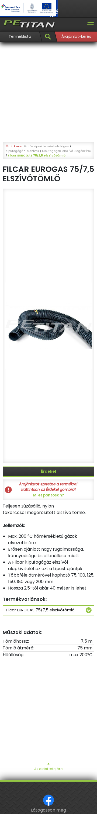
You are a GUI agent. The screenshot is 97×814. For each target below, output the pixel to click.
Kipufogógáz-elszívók (22, 151)
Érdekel (48, 471)
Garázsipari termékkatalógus (46, 146)
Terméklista (20, 36)
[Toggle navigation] (90, 24)
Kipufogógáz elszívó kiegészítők (66, 151)
